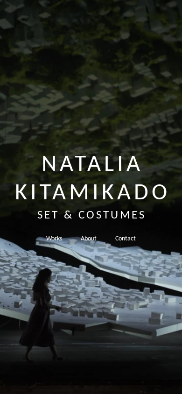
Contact (125, 238)
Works (54, 238)
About (89, 238)
